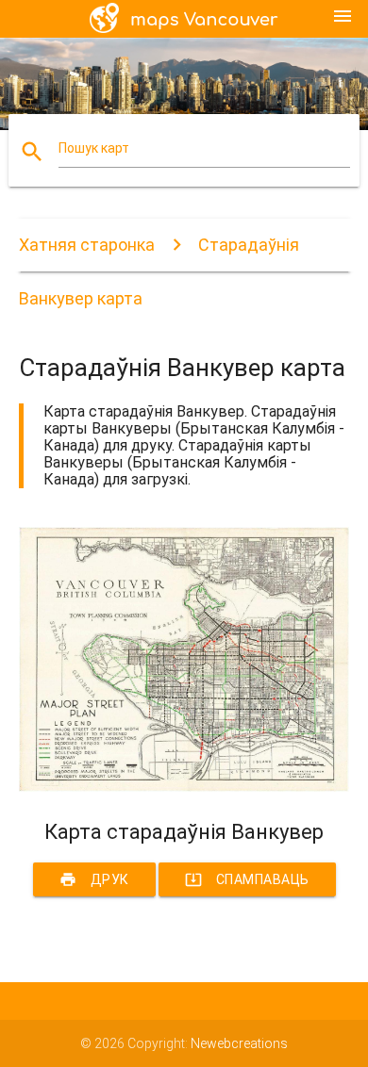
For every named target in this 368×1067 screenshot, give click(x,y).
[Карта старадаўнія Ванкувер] (184, 787)
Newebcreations (239, 1043)
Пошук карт (94, 148)
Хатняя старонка (87, 244)
